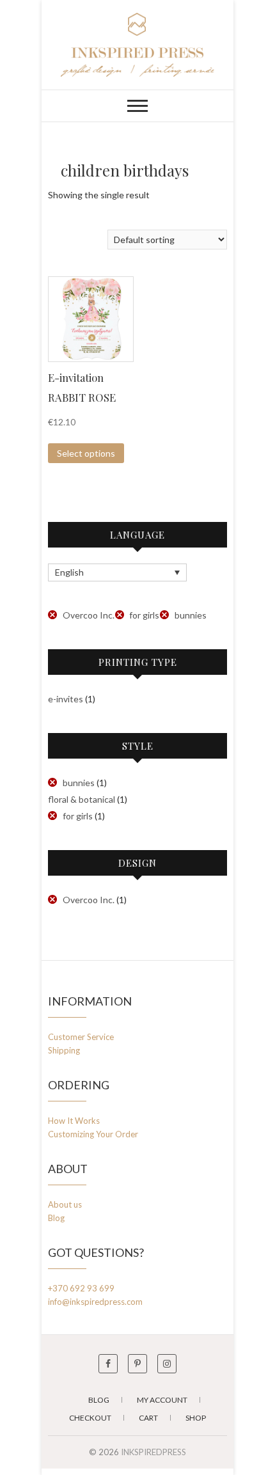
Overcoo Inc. (88, 615)
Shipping (64, 1050)
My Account (162, 1400)
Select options (86, 453)
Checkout (90, 1418)
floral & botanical (81, 799)
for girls (144, 615)
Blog (56, 1218)
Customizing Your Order (93, 1134)
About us (65, 1204)
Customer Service (81, 1037)
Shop (195, 1418)
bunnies (191, 615)
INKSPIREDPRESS (153, 1452)
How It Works (74, 1121)
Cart (148, 1418)
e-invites (65, 698)
